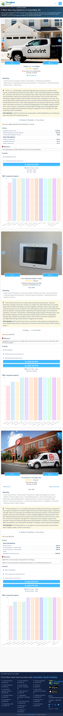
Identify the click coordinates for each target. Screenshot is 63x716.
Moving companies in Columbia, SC (39, 681)
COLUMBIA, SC (11, 7)
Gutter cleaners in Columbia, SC (22, 681)
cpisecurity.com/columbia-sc (13, 578)
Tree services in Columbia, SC (38, 704)
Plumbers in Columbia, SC (21, 710)
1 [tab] (29, 271)
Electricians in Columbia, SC (21, 706)
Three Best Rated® (30, 714)
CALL (13, 63)
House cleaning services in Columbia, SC (22, 686)
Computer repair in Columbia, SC (7, 696)
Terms (56, 708)
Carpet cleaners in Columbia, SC (7, 685)
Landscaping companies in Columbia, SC (23, 697)
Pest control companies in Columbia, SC (39, 691)
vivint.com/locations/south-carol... (14, 161)
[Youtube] (58, 705)
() (35, 68)
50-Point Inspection (19, 14)
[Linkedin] (49, 707)
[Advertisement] (31, 660)
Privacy (51, 708)
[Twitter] (52, 705)
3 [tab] (31, 470)
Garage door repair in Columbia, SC (7, 704)
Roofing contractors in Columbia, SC (39, 696)
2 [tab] (30, 271)
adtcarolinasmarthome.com (13, 358)
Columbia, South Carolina (45, 677)
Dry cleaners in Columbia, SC (6, 700)
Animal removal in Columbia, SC (7, 681)
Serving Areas (32, 75)
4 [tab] (33, 271)
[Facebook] (49, 705)
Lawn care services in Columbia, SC (23, 702)
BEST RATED (4, 7)
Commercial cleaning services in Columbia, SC (6, 691)
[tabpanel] (31, 41)
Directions (37, 285)
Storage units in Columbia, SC (38, 700)
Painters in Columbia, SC (36, 685)
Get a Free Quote (10, 570)
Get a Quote (8, 350)
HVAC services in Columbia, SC (22, 691)
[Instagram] (55, 705)
